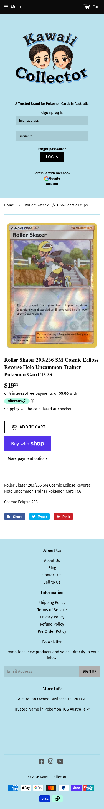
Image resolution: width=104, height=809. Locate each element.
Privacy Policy (52, 617)
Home (9, 205)
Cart (96, 6)
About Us (52, 560)
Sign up (47, 113)
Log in (58, 113)
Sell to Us (52, 582)
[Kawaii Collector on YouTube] (60, 762)
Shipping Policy (52, 602)
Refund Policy (52, 624)
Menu (16, 6)
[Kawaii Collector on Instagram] (51, 762)
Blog (52, 567)
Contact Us (52, 575)
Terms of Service (52, 609)
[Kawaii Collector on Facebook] (41, 762)
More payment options (28, 458)
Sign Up (89, 671)
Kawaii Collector (53, 777)
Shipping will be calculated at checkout (39, 409)
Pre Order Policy (52, 631)
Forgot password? (52, 149)
